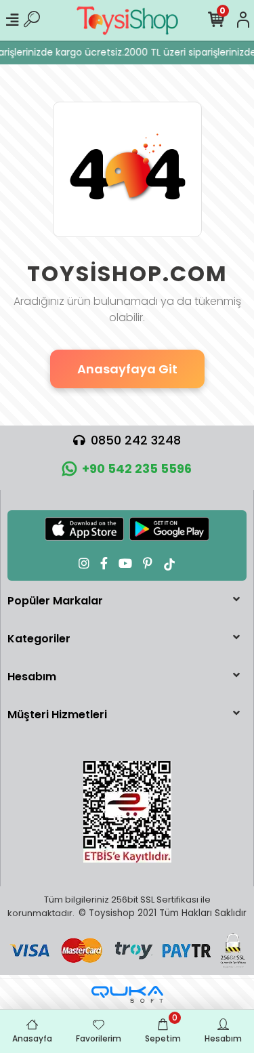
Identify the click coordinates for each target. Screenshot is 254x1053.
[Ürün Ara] (32, 20)
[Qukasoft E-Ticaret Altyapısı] (127, 994)
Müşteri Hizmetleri (57, 714)
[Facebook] (104, 563)
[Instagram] (84, 563)
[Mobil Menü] (12, 20)
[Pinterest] (147, 563)
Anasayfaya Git (127, 368)
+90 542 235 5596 (137, 468)
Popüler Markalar (55, 600)
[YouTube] (125, 563)
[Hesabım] (243, 20)
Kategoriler (38, 638)
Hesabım (31, 676)
